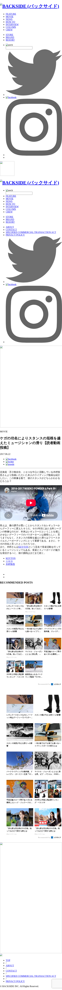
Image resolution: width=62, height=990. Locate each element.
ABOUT (10, 227)
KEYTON (23, 547)
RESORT (10, 40)
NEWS (9, 19)
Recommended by (44, 684)
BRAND (10, 37)
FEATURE (11, 14)
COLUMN (11, 27)
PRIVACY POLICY (15, 235)
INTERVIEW (12, 24)
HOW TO (10, 22)
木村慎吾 (10, 564)
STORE (9, 34)
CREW (9, 29)
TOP (8, 960)
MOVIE (9, 16)
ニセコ (9, 561)
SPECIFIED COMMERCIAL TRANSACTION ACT (31, 232)
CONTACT (11, 229)
